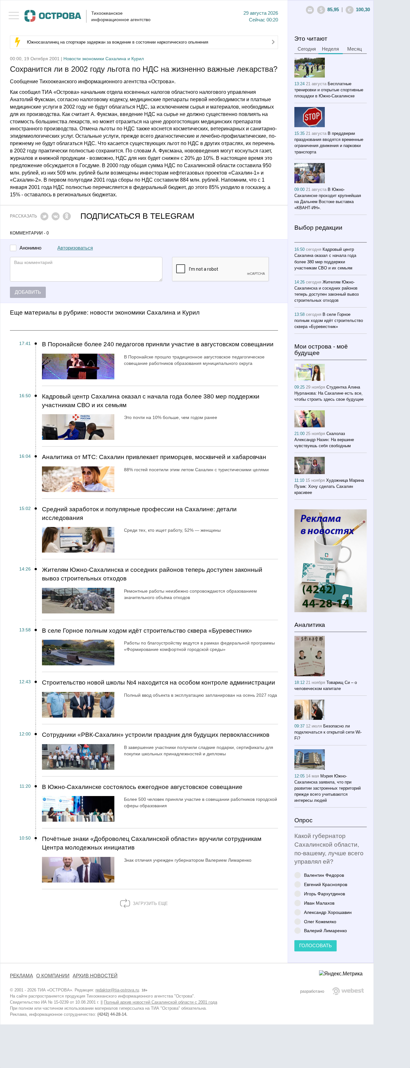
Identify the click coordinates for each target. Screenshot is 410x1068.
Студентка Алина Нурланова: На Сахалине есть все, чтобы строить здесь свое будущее (329, 393)
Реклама (21, 975)
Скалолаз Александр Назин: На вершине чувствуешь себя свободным (324, 439)
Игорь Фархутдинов (324, 893)
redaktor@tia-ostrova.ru (117, 990)
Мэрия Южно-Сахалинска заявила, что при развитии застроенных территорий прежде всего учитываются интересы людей (327, 788)
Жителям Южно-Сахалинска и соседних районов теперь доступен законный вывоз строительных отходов (152, 574)
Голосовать (315, 945)
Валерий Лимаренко (325, 930)
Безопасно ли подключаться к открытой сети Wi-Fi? (328, 732)
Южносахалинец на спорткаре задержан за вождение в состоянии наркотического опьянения (117, 42)
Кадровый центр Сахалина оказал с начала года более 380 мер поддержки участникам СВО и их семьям (150, 400)
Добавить (28, 292)
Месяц (354, 49)
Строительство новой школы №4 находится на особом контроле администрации (158, 682)
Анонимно (30, 248)
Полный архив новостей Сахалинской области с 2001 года (160, 1002)
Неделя (330, 49)
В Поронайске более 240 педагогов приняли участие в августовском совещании (158, 344)
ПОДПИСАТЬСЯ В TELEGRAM (137, 216)
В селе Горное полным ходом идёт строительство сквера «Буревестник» (147, 630)
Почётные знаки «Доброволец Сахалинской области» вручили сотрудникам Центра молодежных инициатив (151, 843)
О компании (53, 975)
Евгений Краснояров (325, 884)
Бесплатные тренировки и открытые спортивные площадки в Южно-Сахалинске (328, 89)
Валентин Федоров (324, 875)
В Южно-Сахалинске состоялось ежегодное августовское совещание (142, 787)
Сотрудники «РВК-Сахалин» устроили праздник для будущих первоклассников (155, 734)
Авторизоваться (75, 248)
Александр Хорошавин (328, 912)
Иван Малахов (319, 902)
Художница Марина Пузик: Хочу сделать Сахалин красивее (329, 486)
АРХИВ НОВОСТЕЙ (95, 975)
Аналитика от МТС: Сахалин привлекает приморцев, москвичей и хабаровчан (154, 457)
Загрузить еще (150, 903)
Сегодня (307, 49)
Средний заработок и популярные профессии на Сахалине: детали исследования (139, 513)
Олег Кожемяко (320, 921)
